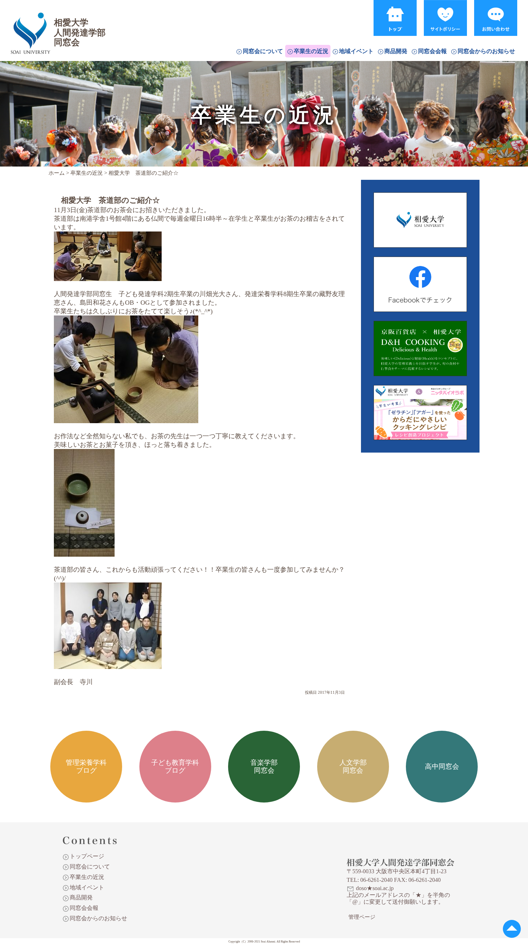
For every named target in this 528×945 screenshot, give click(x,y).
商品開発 (395, 51)
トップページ (87, 856)
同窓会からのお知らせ (486, 51)
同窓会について (263, 51)
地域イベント (356, 51)
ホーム (56, 173)
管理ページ (361, 917)
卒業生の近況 (311, 51)
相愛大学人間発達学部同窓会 (30, 23)
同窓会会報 (432, 51)
